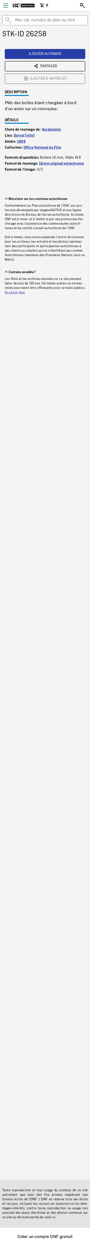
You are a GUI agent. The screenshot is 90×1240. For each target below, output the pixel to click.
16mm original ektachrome (61, 164)
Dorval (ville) (24, 136)
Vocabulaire (51, 130)
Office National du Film (43, 148)
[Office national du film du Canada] (23, 5)
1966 (21, 142)
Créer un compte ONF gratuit (45, 1236)
